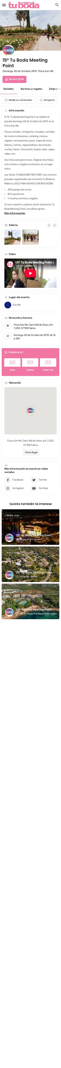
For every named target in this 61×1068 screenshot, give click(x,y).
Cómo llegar (31, 452)
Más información (14, 213)
